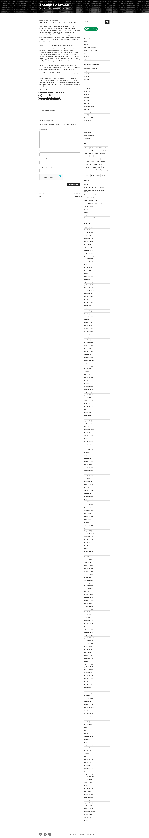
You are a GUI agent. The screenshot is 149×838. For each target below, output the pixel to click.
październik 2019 (88, 464)
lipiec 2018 (87, 507)
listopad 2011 (87, 739)
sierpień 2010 (87, 782)
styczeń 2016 (87, 594)
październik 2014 (88, 638)
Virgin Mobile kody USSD (90, 200)
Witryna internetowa (45, 167)
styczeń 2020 (87, 455)
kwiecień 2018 (88, 516)
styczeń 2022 (87, 386)
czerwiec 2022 (88, 371)
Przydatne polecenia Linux (90, 194)
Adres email (43, 159)
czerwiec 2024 (88, 302)
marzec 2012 (87, 727)
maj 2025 (86, 270)
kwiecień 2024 (88, 308)
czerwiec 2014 (88, 649)
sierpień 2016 (87, 574)
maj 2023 (86, 340)
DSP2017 (86, 91)
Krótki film (87, 56)
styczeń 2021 (87, 421)
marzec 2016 (87, 588)
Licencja (86, 209)
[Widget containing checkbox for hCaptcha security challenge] (51, 177)
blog (106, 147)
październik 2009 (88, 811)
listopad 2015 (87, 600)
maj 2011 (86, 756)
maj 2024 (86, 305)
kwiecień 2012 (88, 724)
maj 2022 (86, 374)
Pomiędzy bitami (54, 5)
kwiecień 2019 (88, 481)
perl (98, 158)
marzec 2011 (87, 762)
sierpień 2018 (87, 504)
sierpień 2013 (87, 678)
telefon (98, 172)
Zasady (86, 215)
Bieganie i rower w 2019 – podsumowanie (51, 92)
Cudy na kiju (87, 53)
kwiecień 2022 (88, 377)
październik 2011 (88, 742)
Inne (43, 108)
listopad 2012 (87, 704)
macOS (86, 103)
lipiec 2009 (87, 820)
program (103, 161)
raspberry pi (101, 164)
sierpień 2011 (87, 748)
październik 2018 (88, 499)
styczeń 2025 (87, 282)
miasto (101, 156)
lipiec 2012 (87, 716)
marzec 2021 (87, 415)
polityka (103, 158)
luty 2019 (86, 487)
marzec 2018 (87, 519)
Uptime (86, 41)
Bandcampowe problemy (90, 50)
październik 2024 (88, 290)
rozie (56, 20)
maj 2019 (86, 478)
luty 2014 (86, 661)
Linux (85, 100)
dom (96, 150)
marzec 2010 (87, 797)
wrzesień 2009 (88, 814)
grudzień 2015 (87, 597)
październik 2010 (88, 776)
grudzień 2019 (87, 458)
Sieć (85, 115)
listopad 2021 (87, 392)
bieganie (48, 110)
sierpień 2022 (87, 366)
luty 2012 (86, 730)
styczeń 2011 (87, 768)
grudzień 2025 (88, 250)
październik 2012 (88, 707)
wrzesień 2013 (88, 675)
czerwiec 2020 (88, 441)
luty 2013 (86, 695)
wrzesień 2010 (88, 779)
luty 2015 (86, 626)
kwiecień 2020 (88, 447)
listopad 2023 (87, 322)
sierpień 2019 (87, 470)
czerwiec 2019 (88, 476)
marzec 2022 (87, 380)
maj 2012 (86, 722)
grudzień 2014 (87, 632)
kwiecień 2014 (88, 655)
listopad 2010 (87, 774)
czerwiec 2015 (88, 614)
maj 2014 (86, 652)
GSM (85, 94)
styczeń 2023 (87, 351)
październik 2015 (88, 603)
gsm (86, 153)
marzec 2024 (87, 311)
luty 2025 (86, 279)
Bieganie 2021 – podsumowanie (48, 94)
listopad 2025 (87, 253)
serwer (87, 170)
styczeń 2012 (87, 733)
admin (86, 147)
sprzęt (106, 170)
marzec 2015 (87, 623)
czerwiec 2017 (88, 545)
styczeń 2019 (87, 490)
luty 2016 (86, 591)
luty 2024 (86, 314)
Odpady (86, 44)
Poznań (87, 161)
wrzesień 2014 (88, 641)
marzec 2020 (87, 449)
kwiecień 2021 (88, 412)
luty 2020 (86, 452)
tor (102, 172)
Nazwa (41, 151)
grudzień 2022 (87, 354)
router (99, 167)
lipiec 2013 (87, 681)
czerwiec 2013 (88, 684)
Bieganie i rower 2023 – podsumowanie (51, 96)
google (104, 150)
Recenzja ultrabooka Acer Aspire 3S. (50, 99)
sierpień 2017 (87, 539)
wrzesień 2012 (88, 710)
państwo (93, 158)
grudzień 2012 (87, 701)
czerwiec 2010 (88, 788)
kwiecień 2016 (88, 585)
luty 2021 (86, 418)
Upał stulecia (87, 59)
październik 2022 (88, 360)
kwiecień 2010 (88, 794)
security (105, 167)
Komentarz (43, 129)
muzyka (87, 158)
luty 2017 (86, 557)
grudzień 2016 (87, 562)
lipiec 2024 (87, 299)
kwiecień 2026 (88, 238)
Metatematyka (88, 106)
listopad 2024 (87, 287)
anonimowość (99, 147)
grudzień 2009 (88, 805)
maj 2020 (86, 444)
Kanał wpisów (87, 132)
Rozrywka (86, 109)
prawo (97, 161)
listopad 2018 (87, 496)
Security (86, 112)
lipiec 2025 (87, 264)
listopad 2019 (87, 461)
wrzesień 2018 (88, 502)
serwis (92, 170)
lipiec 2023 (87, 334)
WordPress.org (88, 138)
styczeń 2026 (87, 247)
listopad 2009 (87, 808)
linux (91, 156)
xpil (85, 79)
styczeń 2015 (87, 629)
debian (91, 150)
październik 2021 (88, 395)
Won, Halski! (87, 38)
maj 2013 (86, 687)
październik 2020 (88, 429)
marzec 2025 (87, 276)
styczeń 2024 (87, 316)
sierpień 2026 (87, 227)
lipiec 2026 (87, 230)
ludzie (96, 156)
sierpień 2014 (87, 643)
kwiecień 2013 (88, 690)
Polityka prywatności (89, 218)
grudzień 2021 (87, 389)
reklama (93, 167)
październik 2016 (88, 568)
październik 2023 (88, 325)
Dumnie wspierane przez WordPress (89, 834)
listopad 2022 (87, 357)
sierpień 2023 (87, 331)
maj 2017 (86, 548)
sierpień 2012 (87, 713)
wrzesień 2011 (87, 745)
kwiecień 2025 (88, 273)
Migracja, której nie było (90, 47)
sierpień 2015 (87, 609)
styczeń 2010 (87, 803)
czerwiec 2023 (88, 337)
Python (95, 164)
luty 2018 (86, 522)
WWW (103, 175)
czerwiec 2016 (88, 580)
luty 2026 (86, 244)
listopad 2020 (87, 426)
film (100, 150)
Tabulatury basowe (89, 197)
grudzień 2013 (87, 667)
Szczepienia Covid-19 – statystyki (49, 98)
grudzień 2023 (88, 319)
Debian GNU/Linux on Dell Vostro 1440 (94, 187)
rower (53, 110)
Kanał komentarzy (89, 135)
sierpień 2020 (87, 435)
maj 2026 (86, 235)
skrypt (101, 170)
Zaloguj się (87, 129)
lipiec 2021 (87, 403)
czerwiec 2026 (88, 232)
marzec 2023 (87, 345)
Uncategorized (88, 117)
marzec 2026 (87, 241)
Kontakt (86, 212)
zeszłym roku (70, 28)
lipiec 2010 (87, 785)
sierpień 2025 (87, 261)
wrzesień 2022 (88, 363)
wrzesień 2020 (88, 432)
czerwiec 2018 (88, 510)
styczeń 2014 (87, 664)
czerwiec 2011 (88, 753)
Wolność (86, 120)
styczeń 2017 (87, 559)
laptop (86, 156)
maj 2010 (86, 791)
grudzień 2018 (87, 493)
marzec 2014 (87, 658)
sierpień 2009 (87, 817)
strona (86, 172)
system (92, 172)
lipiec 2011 (87, 750)
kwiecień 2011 (87, 759)
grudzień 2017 (87, 528)
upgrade (87, 175)
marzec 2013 (87, 693)
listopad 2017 (87, 531)
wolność (98, 175)
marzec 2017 (87, 554)
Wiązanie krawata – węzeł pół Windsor (94, 203)
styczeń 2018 (87, 525)
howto (91, 153)
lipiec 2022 (87, 368)
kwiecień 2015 (88, 620)
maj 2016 (86, 583)
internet (96, 153)
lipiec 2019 (87, 473)
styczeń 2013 (87, 698)
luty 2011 (86, 765)
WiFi (92, 175)
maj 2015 (86, 617)
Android (86, 88)
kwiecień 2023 (88, 342)
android (92, 147)
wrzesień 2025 (88, 258)
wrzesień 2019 (88, 467)
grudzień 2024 (88, 285)
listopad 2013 (87, 669)
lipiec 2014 (87, 646)
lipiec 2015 (87, 612)
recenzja (87, 167)
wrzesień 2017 (88, 536)
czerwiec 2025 (88, 267)
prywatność (88, 164)
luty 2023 (86, 348)
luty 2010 (86, 800)
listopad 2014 (87, 635)
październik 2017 (88, 533)
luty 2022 (86, 383)
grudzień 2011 (87, 736)
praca (92, 161)
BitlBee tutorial (88, 184)
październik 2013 (88, 672)
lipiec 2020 (87, 438)
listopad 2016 (87, 565)
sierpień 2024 (87, 296)
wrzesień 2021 (88, 397)
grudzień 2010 (88, 771)
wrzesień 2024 (88, 293)
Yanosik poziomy (88, 206)
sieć (97, 170)
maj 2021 (86, 409)
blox (86, 150)
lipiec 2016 (87, 577)
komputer (102, 153)
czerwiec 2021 (88, 406)
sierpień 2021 (87, 400)
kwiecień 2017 (88, 551)
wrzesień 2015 (88, 606)
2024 (43, 110)
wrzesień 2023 (88, 328)
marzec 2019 (87, 484)
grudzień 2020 (88, 423)
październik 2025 (88, 256)
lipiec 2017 (87, 542)
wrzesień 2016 (88, 571)
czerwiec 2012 (88, 719)
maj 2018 (86, 513)
